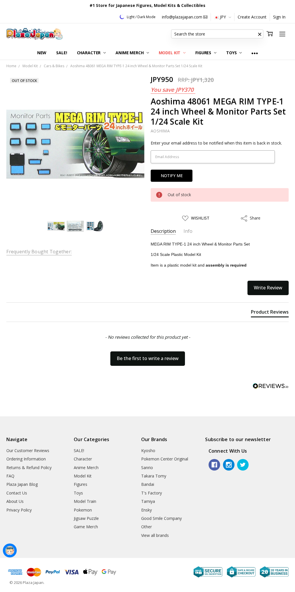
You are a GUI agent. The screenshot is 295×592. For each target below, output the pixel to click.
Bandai (147, 484)
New (42, 52)
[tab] (270, 313)
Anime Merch (130, 52)
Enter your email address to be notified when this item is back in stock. (216, 143)
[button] (259, 34)
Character (89, 52)
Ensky (146, 510)
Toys (232, 52)
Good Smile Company (161, 518)
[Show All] (255, 52)
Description (163, 231)
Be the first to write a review (148, 358)
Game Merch (86, 526)
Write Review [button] (268, 287)
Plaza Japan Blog (22, 484)
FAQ (10, 476)
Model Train (85, 501)
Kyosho (148, 450)
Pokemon (83, 510)
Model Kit (170, 52)
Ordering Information (26, 459)
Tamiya (148, 501)
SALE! (61, 52)
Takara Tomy (153, 476)
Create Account (252, 17)
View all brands (155, 535)
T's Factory (151, 493)
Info (188, 231)
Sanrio (147, 467)
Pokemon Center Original (164, 459)
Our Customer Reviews (27, 450)
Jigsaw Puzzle (86, 518)
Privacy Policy (19, 510)
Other (146, 526)
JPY (223, 17)
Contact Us (16, 493)
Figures (203, 52)
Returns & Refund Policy (29, 467)
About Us (15, 501)
